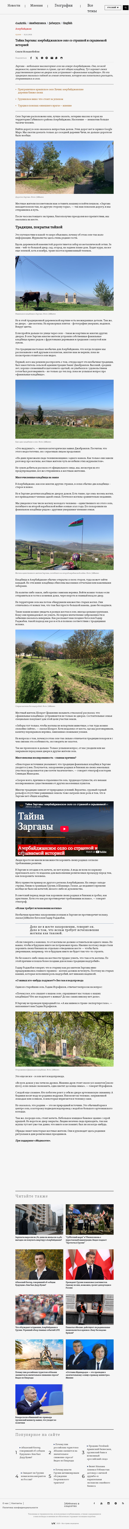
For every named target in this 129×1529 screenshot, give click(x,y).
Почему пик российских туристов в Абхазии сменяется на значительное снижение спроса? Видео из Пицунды (37, 1375)
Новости (14, 6)
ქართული (55, 22)
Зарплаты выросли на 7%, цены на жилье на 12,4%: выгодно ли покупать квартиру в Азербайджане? (38, 1238)
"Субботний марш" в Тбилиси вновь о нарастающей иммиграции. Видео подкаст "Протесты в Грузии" (86, 1240)
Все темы (92, 8)
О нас (6, 1503)
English (67, 22)
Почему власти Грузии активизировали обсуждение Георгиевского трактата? (66, 1476)
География (64, 5)
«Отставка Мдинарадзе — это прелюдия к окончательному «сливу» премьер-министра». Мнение (88, 1375)
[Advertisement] (64, 1167)
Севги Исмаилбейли (27, 51)
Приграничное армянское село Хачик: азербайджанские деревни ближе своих (51, 91)
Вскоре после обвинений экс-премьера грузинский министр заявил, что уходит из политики (35, 1420)
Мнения (36, 6)
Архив (19, 34)
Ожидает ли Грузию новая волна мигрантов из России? (33, 1476)
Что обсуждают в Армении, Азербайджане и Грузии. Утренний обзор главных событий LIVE (37, 1328)
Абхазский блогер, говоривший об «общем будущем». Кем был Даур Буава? (35, 1283)
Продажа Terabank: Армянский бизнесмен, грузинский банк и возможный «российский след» (99, 1453)
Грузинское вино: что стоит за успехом (40, 99)
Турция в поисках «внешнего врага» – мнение (45, 105)
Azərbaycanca (37, 22)
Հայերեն (21, 22)
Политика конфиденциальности (20, 1507)
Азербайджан (23, 29)
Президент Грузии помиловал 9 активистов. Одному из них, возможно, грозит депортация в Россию (88, 1285)
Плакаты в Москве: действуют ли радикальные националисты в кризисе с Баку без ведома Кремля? (88, 1330)
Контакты (16, 1503)
